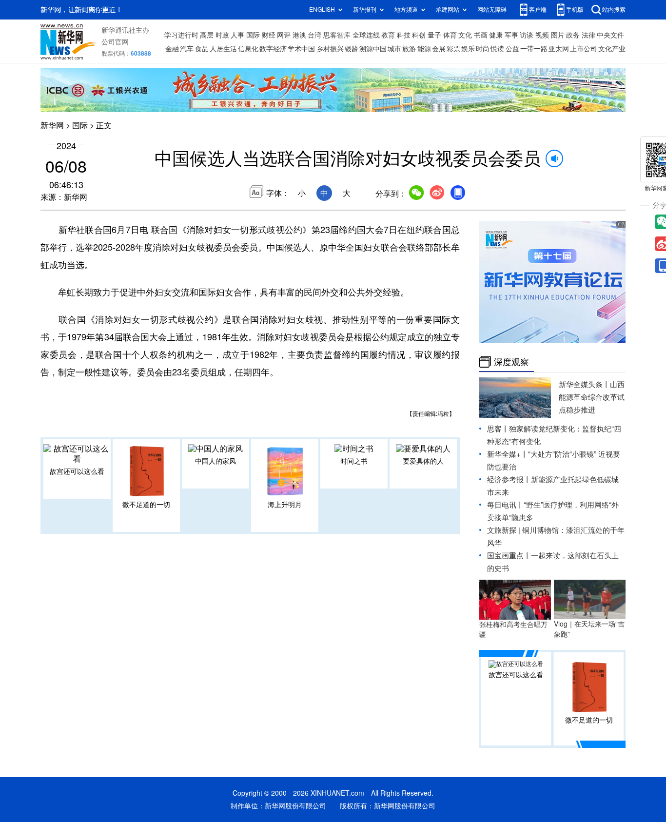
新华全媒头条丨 (584, 384)
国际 (253, 35)
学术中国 (301, 48)
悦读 (497, 48)
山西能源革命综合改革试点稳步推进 (592, 397)
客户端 (538, 9)
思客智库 (337, 35)
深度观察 (511, 361)
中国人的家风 (215, 461)
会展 (439, 48)
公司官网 (115, 42)
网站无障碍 (492, 9)
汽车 (187, 48)
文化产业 (612, 48)
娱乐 (468, 48)
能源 (424, 48)
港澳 (299, 35)
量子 (434, 35)
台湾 (314, 35)
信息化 (248, 48)
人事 (237, 35)
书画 (481, 35)
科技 (404, 35)
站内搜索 (614, 9)
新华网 (52, 125)
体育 (450, 35)
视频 (542, 35)
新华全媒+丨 (507, 454)
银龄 (351, 48)
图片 (558, 35)
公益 (512, 48)
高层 (207, 35)
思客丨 (498, 428)
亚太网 (558, 48)
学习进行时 (181, 35)
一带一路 (534, 48)
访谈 (526, 35)
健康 (496, 35)
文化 (465, 35)
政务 (573, 35)
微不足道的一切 (146, 504)
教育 (388, 35)
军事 (511, 35)
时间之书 (354, 461)
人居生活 (223, 48)
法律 (588, 35)
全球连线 (366, 35)
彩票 (453, 48)
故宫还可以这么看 (77, 471)
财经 (268, 35)
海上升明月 (285, 504)
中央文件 (610, 35)
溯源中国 (373, 48)
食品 (202, 48)
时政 (222, 35)
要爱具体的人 (423, 461)
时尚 (483, 48)
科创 (419, 35)
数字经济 (273, 48)
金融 (172, 48)
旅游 (409, 48)
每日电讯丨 (505, 505)
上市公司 (583, 48)
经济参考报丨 (509, 479)
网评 (284, 35)
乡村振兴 (330, 48)
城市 (394, 48)
